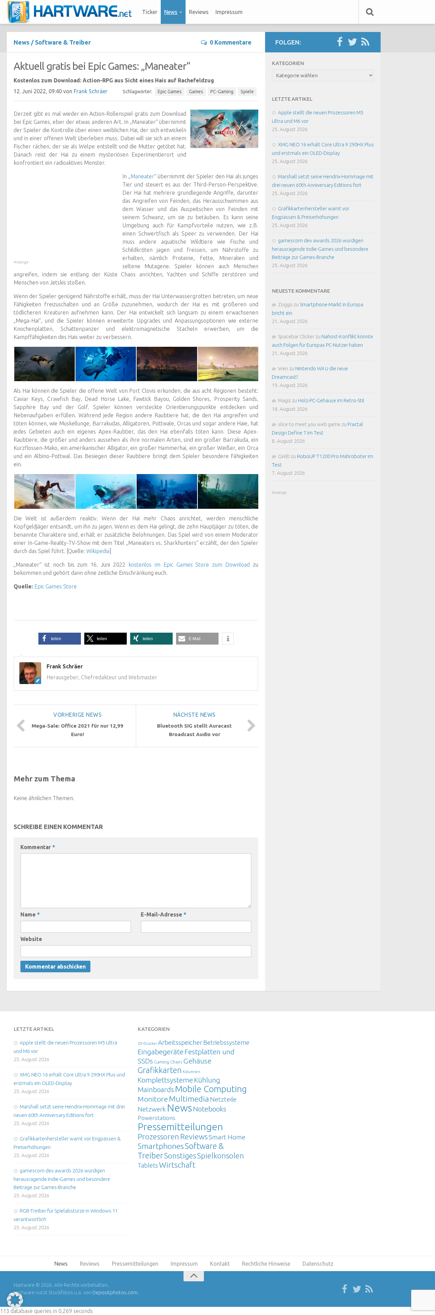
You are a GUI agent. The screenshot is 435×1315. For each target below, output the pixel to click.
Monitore (153, 1099)
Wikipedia (97, 551)
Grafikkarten (160, 1070)
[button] (59, 639)
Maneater (142, 176)
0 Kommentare (230, 42)
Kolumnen (191, 1072)
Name (30, 914)
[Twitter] (352, 42)
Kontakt (220, 1264)
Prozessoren (158, 1136)
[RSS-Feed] (365, 42)
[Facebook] (339, 42)
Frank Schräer (90, 91)
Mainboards (156, 1089)
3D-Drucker (147, 1043)
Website (31, 939)
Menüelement (72, 12)
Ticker (149, 12)
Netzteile (223, 1099)
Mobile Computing (211, 1089)
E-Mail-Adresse (163, 914)
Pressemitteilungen (180, 1126)
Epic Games (170, 91)
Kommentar (37, 847)
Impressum (229, 12)
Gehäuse (197, 1061)
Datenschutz (317, 1264)
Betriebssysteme (226, 1042)
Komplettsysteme (165, 1080)
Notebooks (209, 1109)
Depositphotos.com (115, 1292)
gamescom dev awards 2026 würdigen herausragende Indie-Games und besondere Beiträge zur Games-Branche (320, 249)
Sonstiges (180, 1155)
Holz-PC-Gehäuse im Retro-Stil (331, 400)
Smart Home (227, 1137)
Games (196, 91)
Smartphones (161, 1146)
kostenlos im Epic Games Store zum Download (189, 565)
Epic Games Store (55, 586)
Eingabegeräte (161, 1052)
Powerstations (156, 1118)
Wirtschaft (177, 1164)
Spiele (247, 91)
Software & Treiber (63, 42)
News (170, 12)
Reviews (199, 12)
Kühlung (207, 1080)
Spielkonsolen (220, 1155)
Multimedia (189, 1098)
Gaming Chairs (168, 1061)
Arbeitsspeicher (180, 1042)
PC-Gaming (221, 91)
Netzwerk (152, 1109)
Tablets (148, 1165)
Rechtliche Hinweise (266, 1264)
